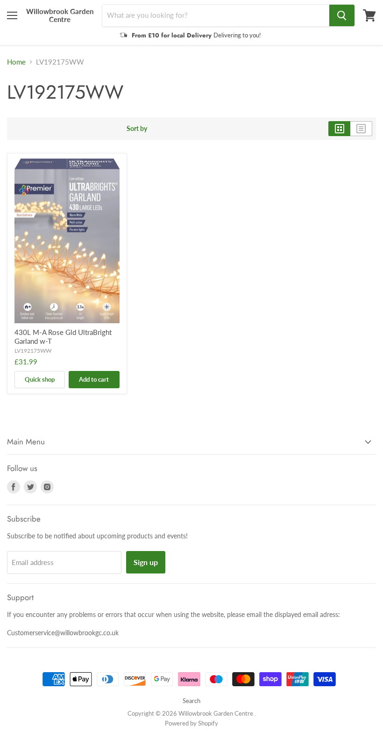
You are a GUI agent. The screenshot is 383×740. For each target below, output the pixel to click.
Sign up (146, 562)
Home (16, 62)
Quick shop (40, 379)
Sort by (137, 128)
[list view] (361, 128)
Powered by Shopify (191, 723)
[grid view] (339, 128)
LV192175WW (32, 350)
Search (191, 700)
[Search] (342, 15)
